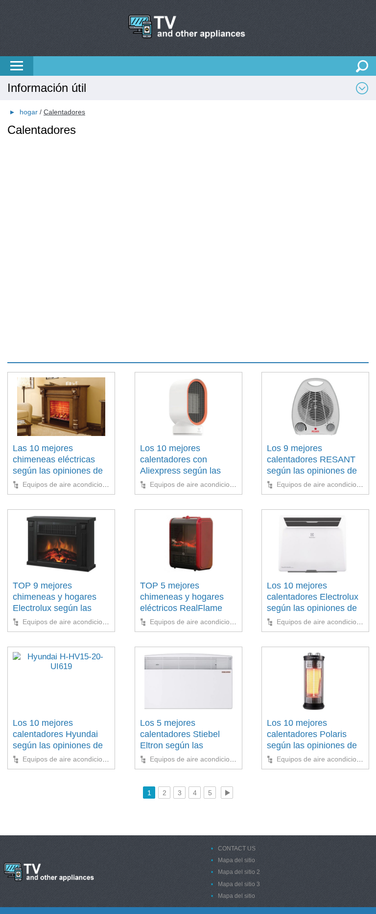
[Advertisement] (188, 205)
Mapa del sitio (236, 860)
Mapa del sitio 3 (239, 884)
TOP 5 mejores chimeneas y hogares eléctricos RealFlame (182, 597)
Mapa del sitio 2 (239, 872)
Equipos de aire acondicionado (70, 484)
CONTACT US (237, 848)
